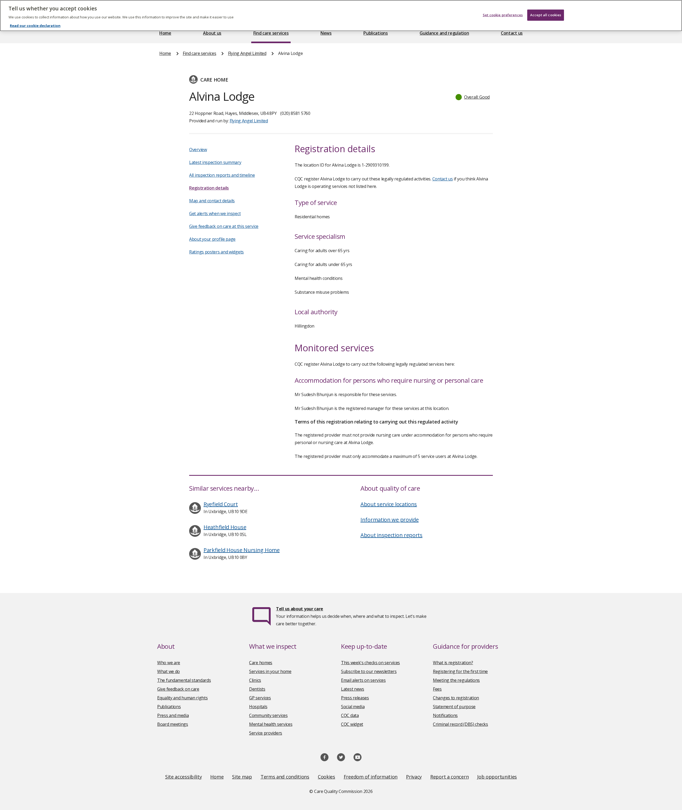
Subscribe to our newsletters (369, 671)
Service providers (265, 733)
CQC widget (352, 724)
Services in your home (270, 671)
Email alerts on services (363, 680)
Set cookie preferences (503, 15)
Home (165, 33)
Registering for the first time (460, 671)
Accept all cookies (545, 15)
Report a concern (449, 776)
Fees (437, 689)
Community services (268, 715)
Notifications (445, 715)
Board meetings (172, 724)
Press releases (355, 698)
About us (212, 33)
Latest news (352, 689)
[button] (473, 97)
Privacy (414, 776)
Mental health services (270, 724)
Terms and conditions (285, 776)
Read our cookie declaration (35, 25)
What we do (168, 671)
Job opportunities (497, 776)
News (326, 33)
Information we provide (389, 519)
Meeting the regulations (456, 680)
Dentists (257, 689)
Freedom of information (370, 776)
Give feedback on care (178, 689)
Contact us (512, 33)
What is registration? (453, 663)
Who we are (168, 663)
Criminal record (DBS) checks (460, 724)
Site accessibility (183, 776)
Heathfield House (225, 527)
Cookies (326, 776)
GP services (260, 698)
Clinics (255, 680)
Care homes (260, 663)
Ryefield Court (221, 504)
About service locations (388, 504)
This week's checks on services (370, 663)
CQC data (350, 715)
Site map (242, 776)
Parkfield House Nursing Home (242, 550)
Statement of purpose (454, 707)
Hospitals (258, 707)
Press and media (173, 715)
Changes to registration (456, 698)
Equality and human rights (182, 698)
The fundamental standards (184, 680)
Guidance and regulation (444, 33)
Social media (352, 707)
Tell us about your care (299, 609)
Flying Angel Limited (247, 53)
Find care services (271, 33)
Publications (375, 33)
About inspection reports (391, 535)
